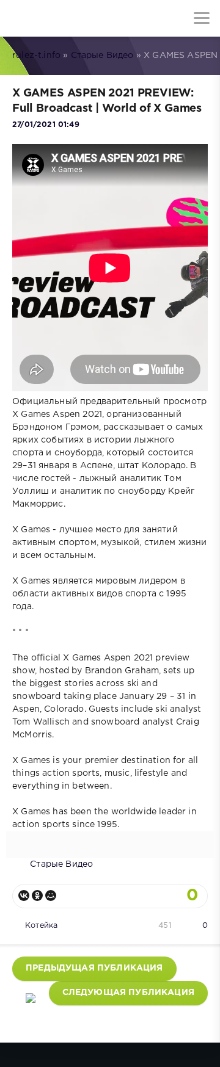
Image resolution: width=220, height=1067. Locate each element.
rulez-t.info (36, 55)
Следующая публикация (128, 992)
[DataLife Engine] (18, 18)
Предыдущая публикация (94, 968)
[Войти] (55, 18)
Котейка (41, 925)
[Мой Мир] (50, 895)
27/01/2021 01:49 (45, 124)
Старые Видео (102, 55)
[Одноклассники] (37, 895)
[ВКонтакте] (23, 895)
